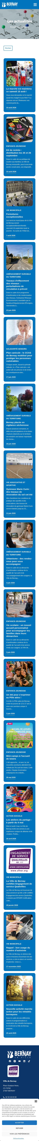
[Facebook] (10, 1061)
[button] (36, 1101)
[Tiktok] (29, 1061)
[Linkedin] (24, 1061)
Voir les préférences (19, 1134)
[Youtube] (19, 1061)
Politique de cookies (18, 1138)
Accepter (19, 1123)
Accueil (13, 27)
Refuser (19, 1128)
